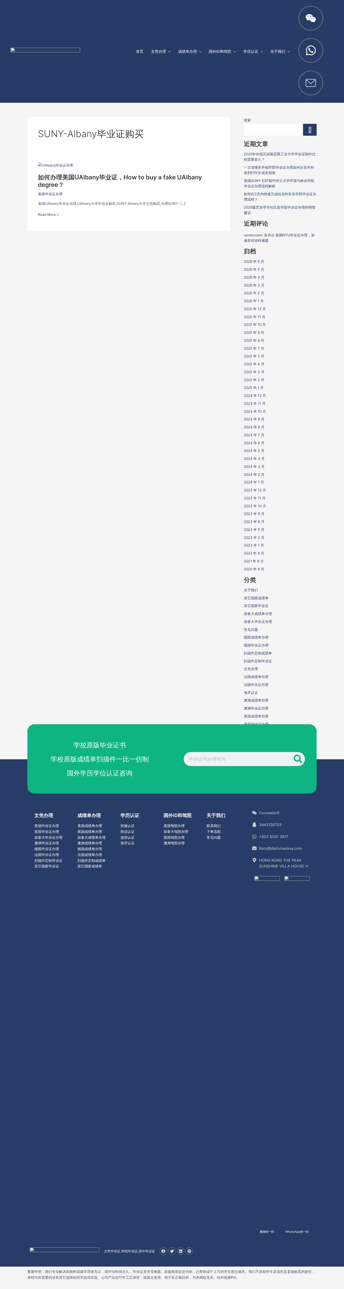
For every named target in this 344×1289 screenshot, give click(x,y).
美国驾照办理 (174, 826)
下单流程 (214, 831)
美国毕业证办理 (50, 194)
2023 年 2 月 (254, 537)
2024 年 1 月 (254, 482)
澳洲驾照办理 (174, 843)
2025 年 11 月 (254, 317)
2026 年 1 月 (254, 301)
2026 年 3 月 (254, 285)
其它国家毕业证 (256, 606)
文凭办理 (251, 669)
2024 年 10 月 (255, 411)
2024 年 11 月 (255, 403)
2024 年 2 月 (254, 474)
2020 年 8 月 (254, 569)
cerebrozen (253, 235)
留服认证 (128, 826)
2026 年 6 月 (254, 261)
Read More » (48, 215)
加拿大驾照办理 (176, 831)
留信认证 (128, 831)
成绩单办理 (89, 815)
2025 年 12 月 (255, 309)
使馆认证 (128, 837)
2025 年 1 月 (254, 387)
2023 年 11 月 (255, 498)
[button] (168, 51)
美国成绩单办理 (256, 716)
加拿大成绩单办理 (258, 613)
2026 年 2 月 (254, 293)
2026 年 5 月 (254, 269)
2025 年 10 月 (255, 324)
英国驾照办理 (174, 837)
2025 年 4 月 (254, 364)
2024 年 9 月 (254, 419)
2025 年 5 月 (254, 356)
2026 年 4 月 (254, 277)
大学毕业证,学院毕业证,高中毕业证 (129, 1251)
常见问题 (251, 629)
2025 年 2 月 (254, 380)
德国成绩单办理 (256, 637)
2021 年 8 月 (254, 561)
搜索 (247, 120)
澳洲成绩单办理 (256, 700)
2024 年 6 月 (254, 443)
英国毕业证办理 (46, 831)
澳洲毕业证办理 (256, 708)
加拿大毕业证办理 (258, 621)
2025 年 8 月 (254, 340)
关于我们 (251, 590)
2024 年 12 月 (255, 395)
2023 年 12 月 (255, 490)
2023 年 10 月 (255, 506)
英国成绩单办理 (89, 831)
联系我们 (214, 826)
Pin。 (235, 1277)
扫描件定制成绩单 (258, 653)
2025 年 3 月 (254, 372)
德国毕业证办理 (256, 645)
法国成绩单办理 (256, 677)
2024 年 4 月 (254, 458)
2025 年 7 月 (254, 348)
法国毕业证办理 (256, 684)
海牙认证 (251, 692)
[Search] (298, 759)
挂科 (73, 1271)
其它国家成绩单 (256, 598)
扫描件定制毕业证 (258, 661)
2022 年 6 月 (254, 553)
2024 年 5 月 (254, 450)
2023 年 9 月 (254, 513)
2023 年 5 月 (254, 529)
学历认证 (130, 815)
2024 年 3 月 (254, 466)
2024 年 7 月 (254, 435)
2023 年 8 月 (254, 521)
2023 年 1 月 (254, 545)
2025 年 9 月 (254, 332)
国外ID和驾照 (178, 815)
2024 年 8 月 (254, 427)
